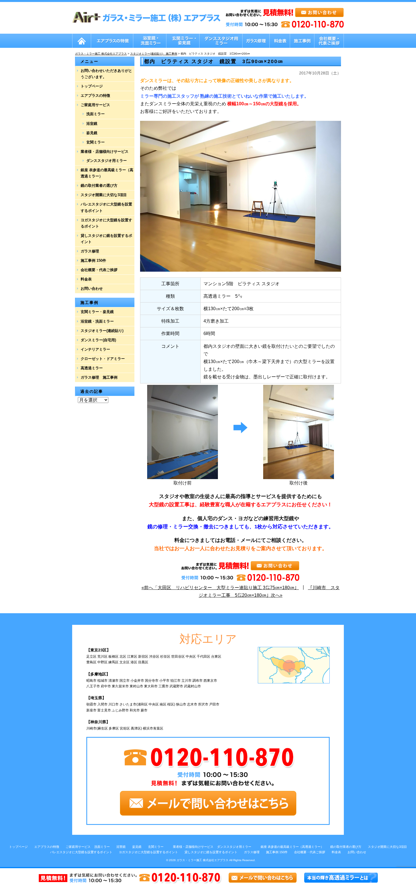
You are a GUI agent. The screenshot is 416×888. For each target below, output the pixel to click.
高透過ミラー (92, 368)
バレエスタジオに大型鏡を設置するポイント (106, 207)
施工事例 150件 (93, 260)
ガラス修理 (90, 251)
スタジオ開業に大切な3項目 (104, 195)
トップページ (92, 86)
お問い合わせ (92, 288)
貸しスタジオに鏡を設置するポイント (106, 238)
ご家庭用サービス (95, 105)
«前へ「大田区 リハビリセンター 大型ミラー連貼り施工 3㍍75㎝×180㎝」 (220, 587)
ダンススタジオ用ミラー (106, 160)
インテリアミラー (95, 349)
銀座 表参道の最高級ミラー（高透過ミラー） (107, 173)
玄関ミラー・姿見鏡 (97, 312)
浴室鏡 (91, 123)
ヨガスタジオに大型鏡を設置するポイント (106, 223)
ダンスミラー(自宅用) (98, 340)
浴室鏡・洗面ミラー (97, 321)
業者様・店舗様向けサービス (104, 151)
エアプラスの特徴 (95, 95)
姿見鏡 (91, 133)
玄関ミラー (95, 142)
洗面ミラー (95, 114)
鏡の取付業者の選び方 (99, 185)
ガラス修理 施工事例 (99, 377)
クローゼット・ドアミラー (103, 359)
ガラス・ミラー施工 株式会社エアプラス (202, 860)
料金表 (86, 279)
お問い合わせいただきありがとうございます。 (106, 73)
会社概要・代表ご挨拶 (99, 270)
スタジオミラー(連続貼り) (102, 331)
